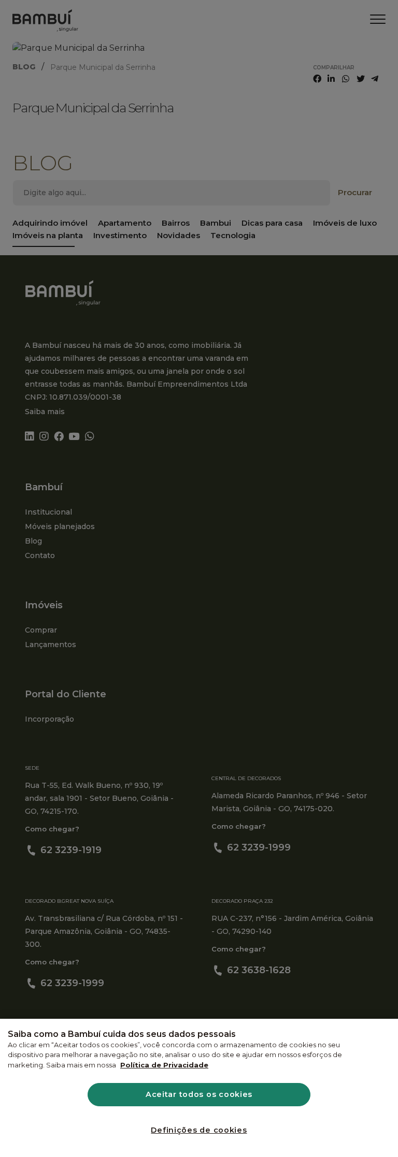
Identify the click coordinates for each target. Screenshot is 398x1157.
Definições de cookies (199, 1130)
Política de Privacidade (164, 1065)
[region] (199, 1088)
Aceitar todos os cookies (199, 1094)
